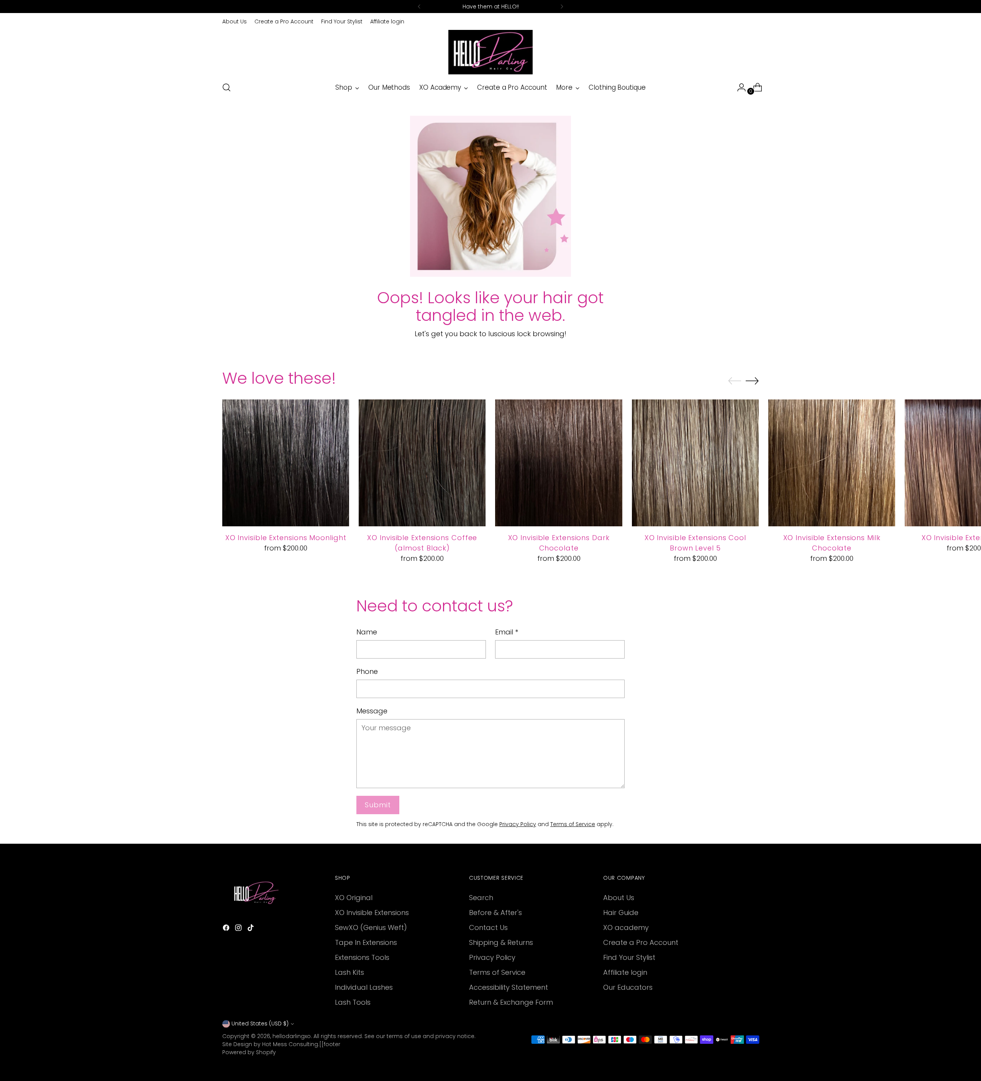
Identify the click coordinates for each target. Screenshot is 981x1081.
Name (366, 632)
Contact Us (488, 927)
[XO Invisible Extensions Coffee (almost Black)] (422, 462)
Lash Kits (349, 972)
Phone (367, 671)
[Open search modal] (226, 87)
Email (506, 632)
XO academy (626, 927)
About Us (618, 897)
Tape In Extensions (366, 942)
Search (481, 897)
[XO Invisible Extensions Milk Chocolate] (831, 462)
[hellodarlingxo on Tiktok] (251, 929)
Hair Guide (620, 912)
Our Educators (628, 987)
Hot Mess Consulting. (290, 1044)
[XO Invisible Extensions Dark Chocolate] (558, 462)
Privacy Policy (517, 824)
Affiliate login (625, 972)
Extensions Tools (362, 957)
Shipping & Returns (501, 942)
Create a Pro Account (640, 942)
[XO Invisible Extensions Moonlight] (285, 462)
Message (371, 711)
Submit (377, 805)
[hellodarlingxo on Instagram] (239, 929)
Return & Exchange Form (511, 1002)
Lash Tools (353, 1002)
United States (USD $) (260, 1023)
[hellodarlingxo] (490, 52)
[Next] (561, 6)
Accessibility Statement (508, 987)
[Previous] (419, 6)
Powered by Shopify (249, 1052)
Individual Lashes (364, 987)
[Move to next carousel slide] (752, 380)
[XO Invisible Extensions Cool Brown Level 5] (695, 462)
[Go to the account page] (738, 87)
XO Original (353, 897)
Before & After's (495, 912)
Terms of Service (572, 824)
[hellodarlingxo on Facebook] (226, 929)
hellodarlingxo (291, 1036)
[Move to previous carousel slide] (734, 381)
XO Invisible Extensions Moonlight (285, 537)
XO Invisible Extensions (372, 912)
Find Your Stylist (629, 957)
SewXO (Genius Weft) (371, 927)
